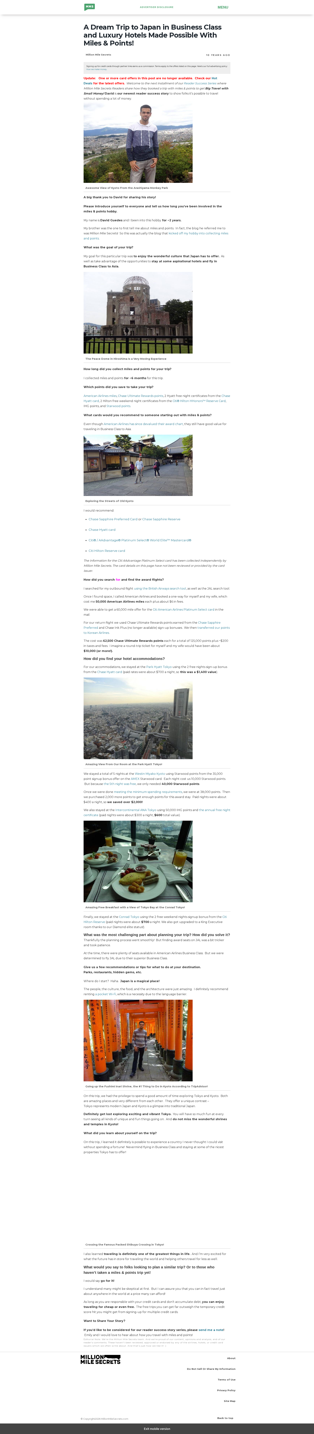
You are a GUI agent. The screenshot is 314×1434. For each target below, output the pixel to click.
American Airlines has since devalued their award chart (143, 424)
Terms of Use (227, 1379)
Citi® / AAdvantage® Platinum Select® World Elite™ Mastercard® (140, 540)
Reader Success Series (200, 83)
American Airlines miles (100, 396)
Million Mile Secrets (92, 7)
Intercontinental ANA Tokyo (135, 810)
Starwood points (118, 406)
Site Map (230, 1401)
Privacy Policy (226, 1390)
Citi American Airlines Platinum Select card (183, 609)
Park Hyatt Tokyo (159, 667)
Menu (223, 7)
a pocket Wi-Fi (105, 994)
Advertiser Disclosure (157, 7)
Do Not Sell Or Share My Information (211, 1368)
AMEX (135, 779)
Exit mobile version (157, 1429)
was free (120, 784)
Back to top (225, 1418)
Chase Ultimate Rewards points (140, 396)
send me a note (211, 1330)
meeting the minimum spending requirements (148, 792)
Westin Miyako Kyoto (150, 774)
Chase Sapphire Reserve (161, 519)
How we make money (96, 69)
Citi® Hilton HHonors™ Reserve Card (199, 401)
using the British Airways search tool (160, 588)
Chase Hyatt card (109, 672)
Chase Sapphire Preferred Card (113, 519)
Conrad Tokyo (129, 917)
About (231, 1358)
